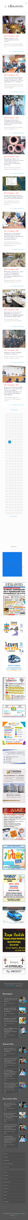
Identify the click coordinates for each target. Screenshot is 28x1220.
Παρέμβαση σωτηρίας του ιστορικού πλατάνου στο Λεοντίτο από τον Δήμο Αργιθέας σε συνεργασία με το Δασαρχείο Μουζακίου (14, 162)
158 (9, 485)
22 (15, 422)
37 (6, 431)
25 (6, 425)
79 (6, 450)
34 (15, 428)
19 (6, 422)
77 (18, 447)
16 (15, 420)
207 (12, 507)
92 (9, 455)
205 (7, 507)
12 (21, 417)
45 (12, 433)
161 (18, 485)
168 (21, 488)
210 (21, 507)
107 (18, 461)
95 (18, 455)
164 (9, 488)
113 (18, 463)
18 (21, 420)
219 (14, 513)
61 (6, 442)
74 (9, 447)
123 (12, 469)
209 (18, 507)
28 (15, 425)
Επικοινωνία (6, 1167)
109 (7, 463)
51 (12, 436)
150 (21, 480)
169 (7, 491)
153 (12, 483)
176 (9, 493)
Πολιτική (5, 1178)
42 (21, 431)
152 (9, 483)
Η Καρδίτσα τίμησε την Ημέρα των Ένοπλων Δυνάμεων (13, 353)
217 (8, 513)
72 (21, 444)
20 (9, 422)
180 (21, 493)
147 (12, 480)
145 (7, 480)
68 (9, 444)
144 (21, 477)
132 (21, 472)
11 (18, 417)
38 (9, 431)
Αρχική (5, 1172)
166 (15, 488)
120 (21, 466)
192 (21, 499)
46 (15, 433)
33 (12, 428)
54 (21, 436)
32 (9, 428)
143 (18, 477)
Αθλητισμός (6, 1201)
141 (12, 477)
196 (15, 502)
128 (9, 472)
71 (18, 444)
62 (9, 442)
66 (21, 442)
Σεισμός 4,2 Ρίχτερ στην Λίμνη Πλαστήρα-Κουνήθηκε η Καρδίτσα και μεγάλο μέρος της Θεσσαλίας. (13, 196)
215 (18, 510)
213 (12, 510)
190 (15, 499)
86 (9, 453)
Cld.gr (17, 1215)
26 (9, 425)
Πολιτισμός (6, 1188)
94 (15, 455)
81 (12, 450)
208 (15, 507)
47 (18, 433)
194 (9, 502)
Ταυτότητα (6, 1157)
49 (6, 436)
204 (21, 504)
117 (12, 466)
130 (15, 472)
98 (9, 458)
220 (17, 513)
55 (6, 439)
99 (12, 458)
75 (12, 447)
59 (18, 439)
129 (12, 472)
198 (21, 502)
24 (21, 422)
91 (6, 455)
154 (15, 483)
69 (12, 444)
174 (21, 491)
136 (15, 474)
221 (20, 513)
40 (15, 431)
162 (21, 485)
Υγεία (4, 1198)
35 (18, 428)
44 (9, 433)
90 (21, 453)
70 (15, 444)
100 (15, 458)
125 (18, 469)
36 (21, 428)
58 (15, 439)
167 (18, 488)
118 (15, 466)
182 (9, 496)
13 (6, 420)
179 (18, 493)
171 (12, 491)
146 (9, 480)
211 (7, 510)
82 (15, 450)
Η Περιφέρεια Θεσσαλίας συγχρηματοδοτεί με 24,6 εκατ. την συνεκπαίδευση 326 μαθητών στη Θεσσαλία (13, 122)
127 (7, 472)
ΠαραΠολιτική (6, 1182)
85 (6, 453)
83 (18, 450)
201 (12, 504)
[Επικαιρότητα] (14, 6)
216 (21, 510)
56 (9, 439)
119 (18, 466)
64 (15, 442)
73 (6, 447)
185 (18, 496)
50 (9, 436)
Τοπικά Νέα (6, 1175)
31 (6, 428)
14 (9, 420)
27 (12, 425)
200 (9, 504)
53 (18, 436)
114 (21, 463)
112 (15, 463)
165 (12, 488)
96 (21, 455)
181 (7, 496)
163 (7, 488)
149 (18, 480)
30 (21, 425)
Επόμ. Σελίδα (13, 516)
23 (18, 422)
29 (18, 425)
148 (15, 480)
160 (15, 485)
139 (7, 477)
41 (18, 431)
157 (7, 485)
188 (9, 499)
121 (7, 469)
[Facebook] (13, 1217)
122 (9, 469)
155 (18, 483)
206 (9, 507)
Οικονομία (5, 1185)
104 (9, 461)
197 (18, 502)
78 (21, 447)
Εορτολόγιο (13, 546)
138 (21, 474)
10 (15, 417)
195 (12, 502)
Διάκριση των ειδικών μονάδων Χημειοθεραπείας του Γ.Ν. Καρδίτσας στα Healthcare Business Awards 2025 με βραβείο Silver (13, 314)
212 (9, 510)
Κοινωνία (5, 1191)
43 (6, 433)
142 (15, 477)
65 (18, 442)
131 (18, 472)
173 (18, 491)
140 (9, 477)
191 (18, 499)
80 (9, 450)
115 (7, 466)
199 (7, 504)
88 (15, 453)
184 (15, 496)
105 (12, 461)
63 (12, 442)
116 (9, 466)
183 (12, 496)
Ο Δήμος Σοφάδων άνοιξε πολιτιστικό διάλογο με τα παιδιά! (11, 39)
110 (9, 463)
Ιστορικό (5, 1153)
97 (6, 458)
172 (15, 491)
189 (12, 499)
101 (18, 458)
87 (12, 453)
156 (21, 483)
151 (7, 483)
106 (15, 461)
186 (21, 496)
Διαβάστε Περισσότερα (19, 51)
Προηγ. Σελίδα (14, 409)
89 (18, 453)
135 (12, 474)
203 (18, 504)
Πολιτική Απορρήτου (8, 1163)
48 (21, 433)
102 (21, 458)
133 (7, 474)
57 (12, 439)
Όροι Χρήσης (6, 1160)
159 (12, 485)
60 (21, 439)
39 (12, 431)
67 (6, 444)
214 (15, 510)
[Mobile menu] (26, 3)
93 (12, 455)
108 (21, 461)
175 (7, 493)
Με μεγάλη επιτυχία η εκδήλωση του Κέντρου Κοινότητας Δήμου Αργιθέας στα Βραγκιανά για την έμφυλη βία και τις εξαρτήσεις (13, 79)
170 (9, 491)
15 (12, 420)
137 (18, 474)
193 (7, 502)
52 (15, 436)
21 (12, 422)
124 (15, 469)
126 (21, 469)
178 (15, 493)
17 (18, 420)
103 (7, 461)
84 (21, 450)
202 (15, 504)
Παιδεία (5, 1195)
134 (9, 474)
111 (12, 463)
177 (12, 493)
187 (7, 499)
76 (15, 447)
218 (11, 513)
